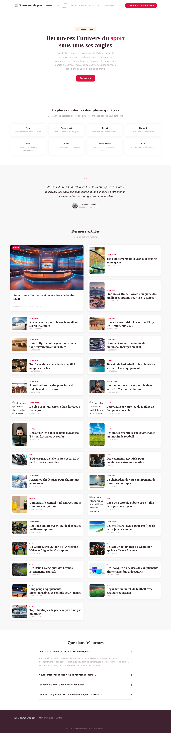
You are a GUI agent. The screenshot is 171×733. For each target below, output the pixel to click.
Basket (73, 5)
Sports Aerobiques (28, 5)
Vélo (119, 5)
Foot (100, 5)
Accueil (49, 5)
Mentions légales (46, 718)
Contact (59, 718)
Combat (82, 5)
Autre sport (64, 5)
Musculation (110, 5)
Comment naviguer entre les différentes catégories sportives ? (70, 694)
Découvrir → (85, 78)
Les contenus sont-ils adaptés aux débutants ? (62, 684)
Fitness (92, 5)
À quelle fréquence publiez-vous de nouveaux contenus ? (67, 675)
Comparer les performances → (141, 5)
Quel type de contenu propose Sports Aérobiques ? (64, 651)
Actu (57, 5)
